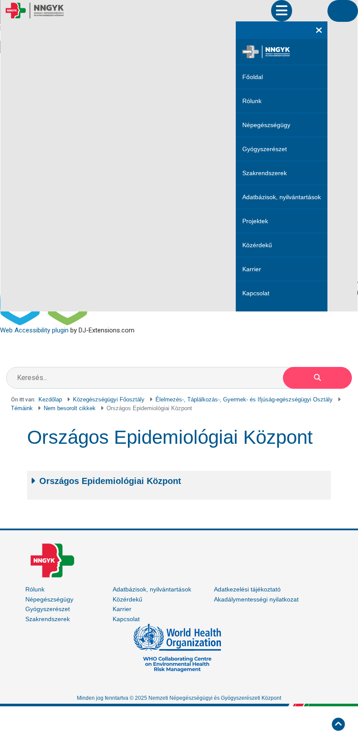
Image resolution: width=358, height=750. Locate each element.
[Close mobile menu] (318, 30)
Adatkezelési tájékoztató (247, 589)
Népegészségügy (266, 124)
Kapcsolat (255, 293)
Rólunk (252, 100)
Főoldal (252, 76)
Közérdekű (257, 245)
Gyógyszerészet (264, 148)
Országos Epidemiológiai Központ (110, 481)
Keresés (317, 378)
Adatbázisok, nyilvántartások (281, 197)
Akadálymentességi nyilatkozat (256, 599)
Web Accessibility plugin (34, 330)
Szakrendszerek (264, 172)
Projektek (255, 221)
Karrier (251, 269)
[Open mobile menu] (281, 10)
